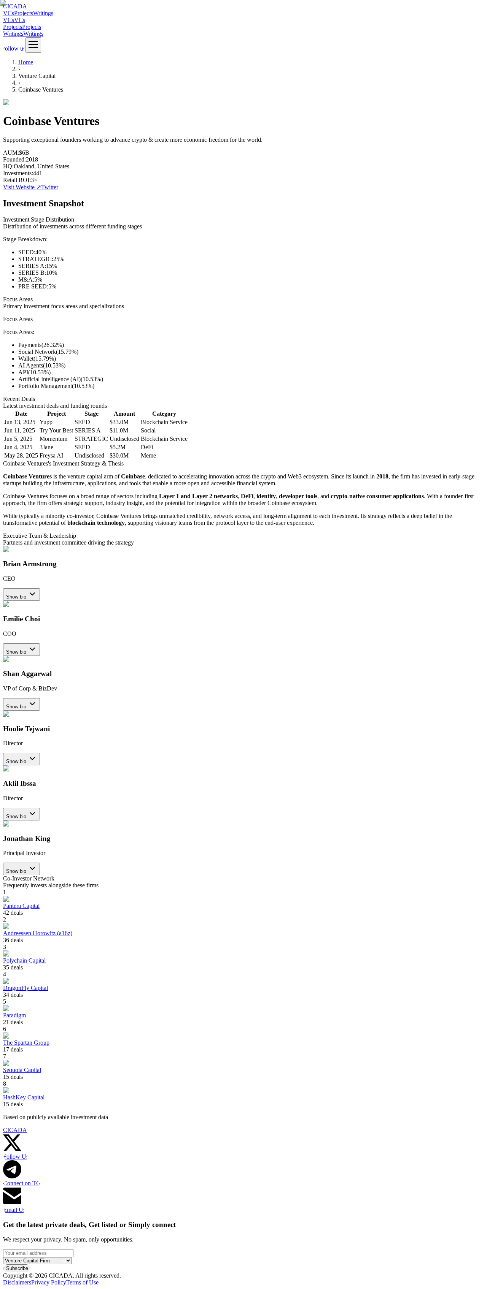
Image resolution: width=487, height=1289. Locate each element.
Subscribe (17, 1268)
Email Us (14, 1210)
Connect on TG (22, 1183)
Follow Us (16, 1156)
